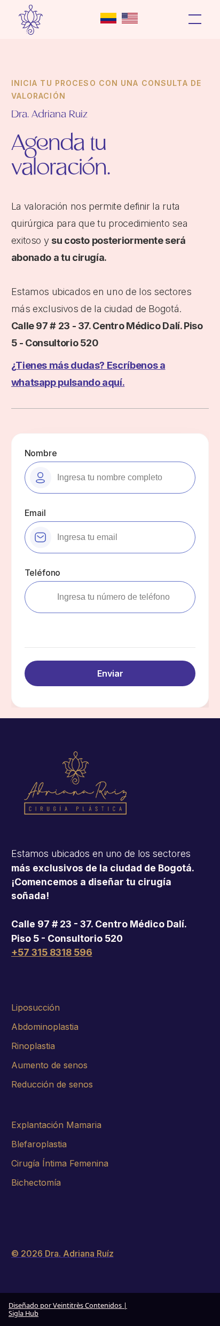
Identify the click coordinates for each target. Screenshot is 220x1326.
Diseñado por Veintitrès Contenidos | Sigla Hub (68, 1309)
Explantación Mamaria (56, 1124)
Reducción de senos (52, 1084)
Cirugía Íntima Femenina (59, 1163)
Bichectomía (36, 1182)
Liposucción (35, 1007)
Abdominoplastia (44, 1026)
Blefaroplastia (39, 1144)
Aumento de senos (49, 1065)
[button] (195, 19)
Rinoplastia (33, 1046)
